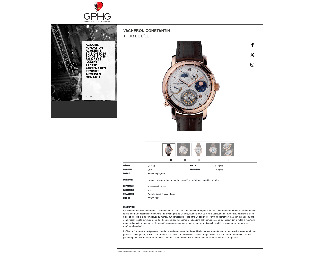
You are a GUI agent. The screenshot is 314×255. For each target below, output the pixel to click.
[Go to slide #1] (168, 149)
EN (90, 96)
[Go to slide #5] (227, 149)
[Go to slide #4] (212, 149)
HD (171, 160)
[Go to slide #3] (198, 149)
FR (87, 96)
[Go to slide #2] (183, 149)
